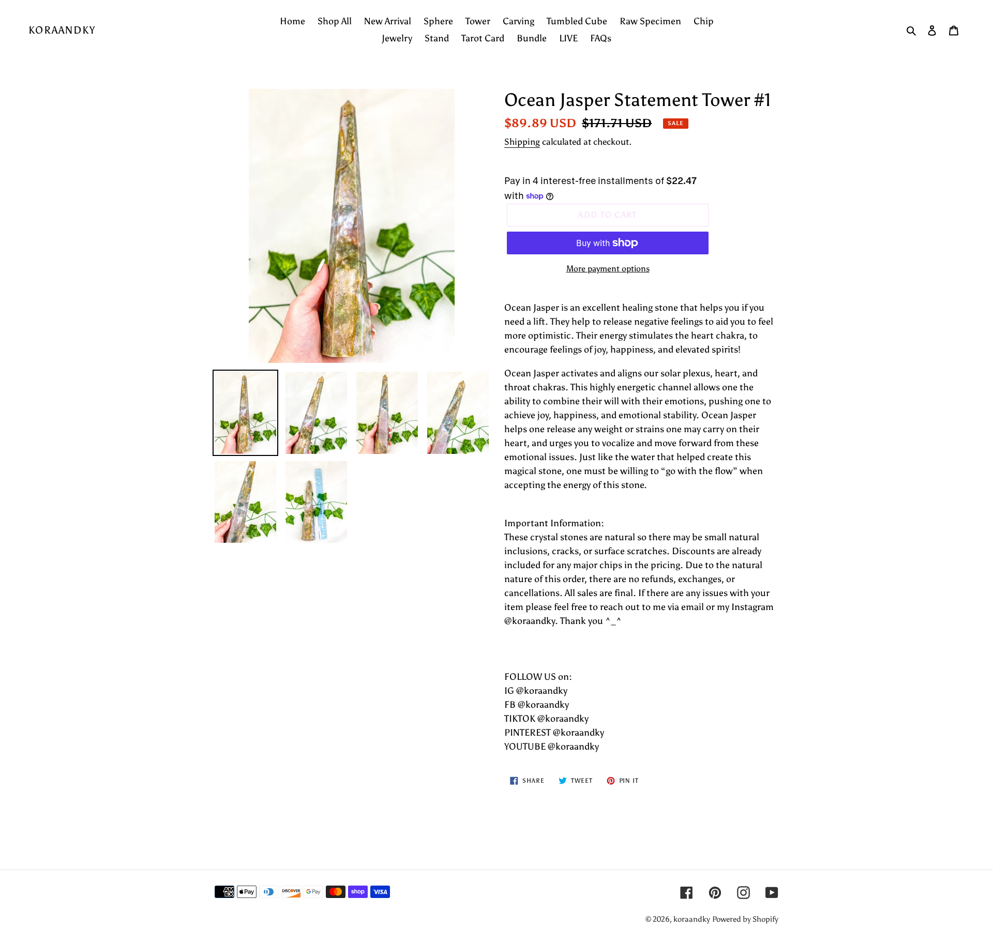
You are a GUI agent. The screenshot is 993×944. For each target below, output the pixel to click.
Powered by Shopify (745, 919)
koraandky (62, 30)
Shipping (522, 141)
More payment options (608, 268)
